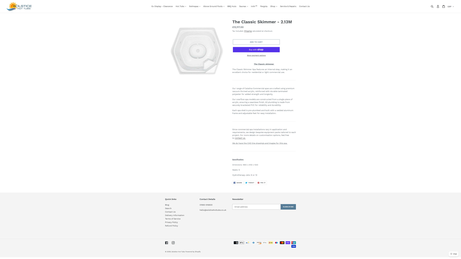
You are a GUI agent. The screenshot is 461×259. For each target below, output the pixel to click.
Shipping (248, 31)
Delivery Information (174, 215)
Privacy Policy (171, 222)
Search (168, 208)
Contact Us (170, 212)
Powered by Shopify (193, 252)
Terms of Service (172, 219)
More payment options (256, 55)
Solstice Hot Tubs (178, 252)
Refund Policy (171, 226)
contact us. (240, 138)
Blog (167, 205)
